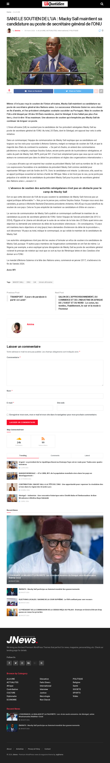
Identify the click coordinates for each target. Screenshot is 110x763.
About (9, 749)
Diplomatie (11, 696)
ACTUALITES (51, 31)
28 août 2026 (14, 581)
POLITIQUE (73, 31)
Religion (76, 682)
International (63, 31)
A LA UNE (16, 12)
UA (35, 282)
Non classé (45, 700)
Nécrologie (45, 696)
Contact (48, 749)
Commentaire (14, 357)
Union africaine (45, 282)
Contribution (12, 689)
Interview (44, 689)
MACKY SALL (18, 282)
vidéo (75, 696)
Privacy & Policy (34, 749)
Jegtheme (59, 755)
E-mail (10, 402)
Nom (10, 390)
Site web (60, 403)
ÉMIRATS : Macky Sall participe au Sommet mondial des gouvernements (49, 589)
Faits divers (45, 682)
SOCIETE (77, 689)
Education (44, 679)
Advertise (19, 749)
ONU (28, 282)
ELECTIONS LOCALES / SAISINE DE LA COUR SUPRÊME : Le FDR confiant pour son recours (55, 599)
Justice (43, 693)
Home (9, 12)
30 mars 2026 (30, 31)
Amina (17, 31)
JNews (15, 755)
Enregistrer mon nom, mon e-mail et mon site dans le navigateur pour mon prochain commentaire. (53, 415)
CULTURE (11, 693)
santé (75, 686)
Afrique (10, 686)
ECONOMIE (11, 700)
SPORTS (76, 693)
